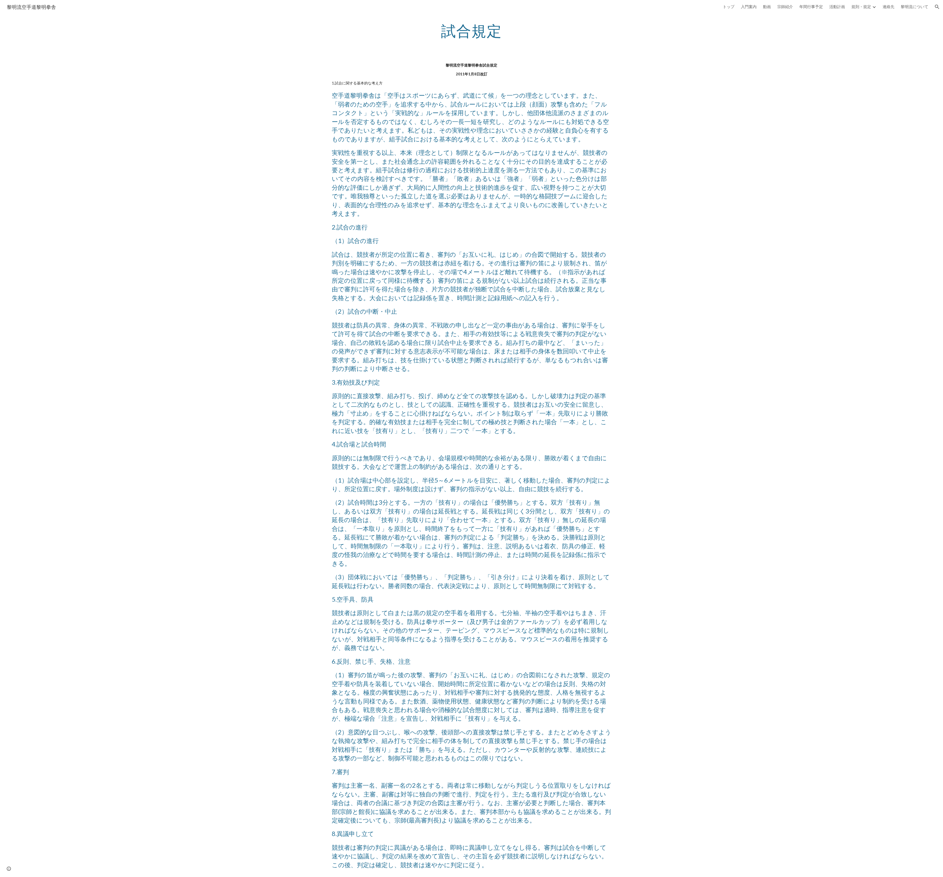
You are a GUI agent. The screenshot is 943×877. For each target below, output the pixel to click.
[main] (471, 31)
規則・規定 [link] (861, 6)
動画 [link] (767, 6)
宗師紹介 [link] (785, 6)
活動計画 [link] (837, 6)
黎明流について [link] (914, 6)
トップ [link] (729, 6)
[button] (937, 7)
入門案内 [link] (749, 6)
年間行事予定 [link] (811, 6)
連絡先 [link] (888, 6)
